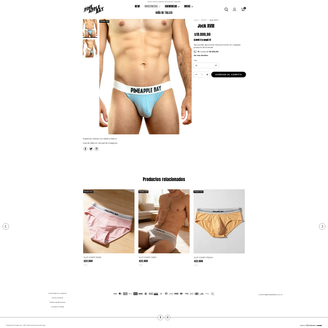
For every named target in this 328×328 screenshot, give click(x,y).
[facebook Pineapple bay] (4, 2)
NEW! (137, 6)
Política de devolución (57, 302)
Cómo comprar (57, 298)
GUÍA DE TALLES (164, 13)
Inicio (196, 20)
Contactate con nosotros (57, 293)
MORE (187, 6)
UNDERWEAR (151, 6)
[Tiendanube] (308, 326)
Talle (195, 60)
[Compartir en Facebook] (85, 150)
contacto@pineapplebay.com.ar (271, 294)
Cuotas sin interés (57, 307)
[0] (243, 10)
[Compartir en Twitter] (91, 150)
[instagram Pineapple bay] (7, 2)
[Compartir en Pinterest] (97, 150)
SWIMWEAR (171, 6)
